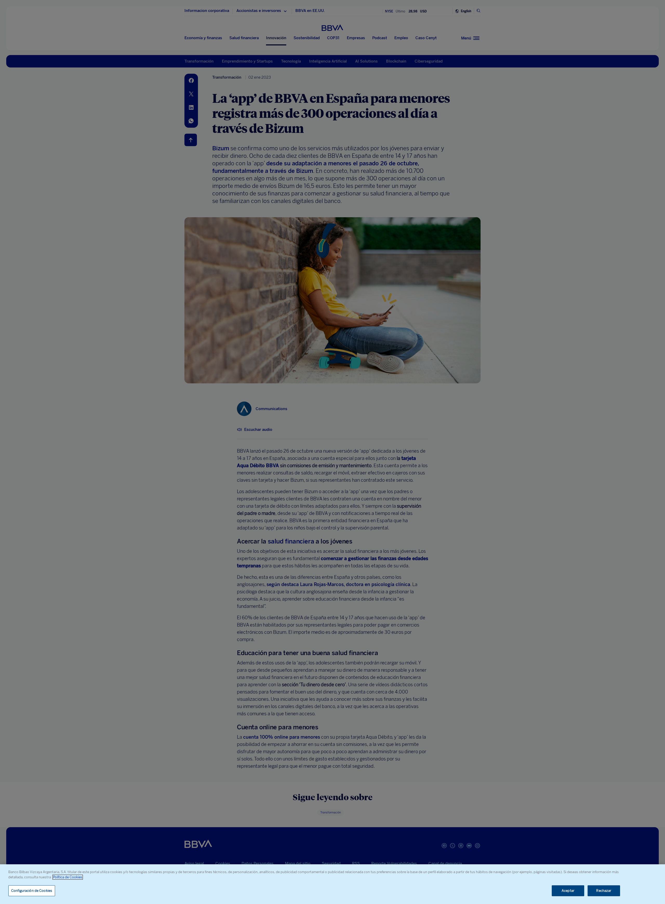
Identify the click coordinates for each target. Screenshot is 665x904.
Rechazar (603, 891)
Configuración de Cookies (31, 891)
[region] (332, 884)
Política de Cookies (67, 877)
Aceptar (568, 891)
